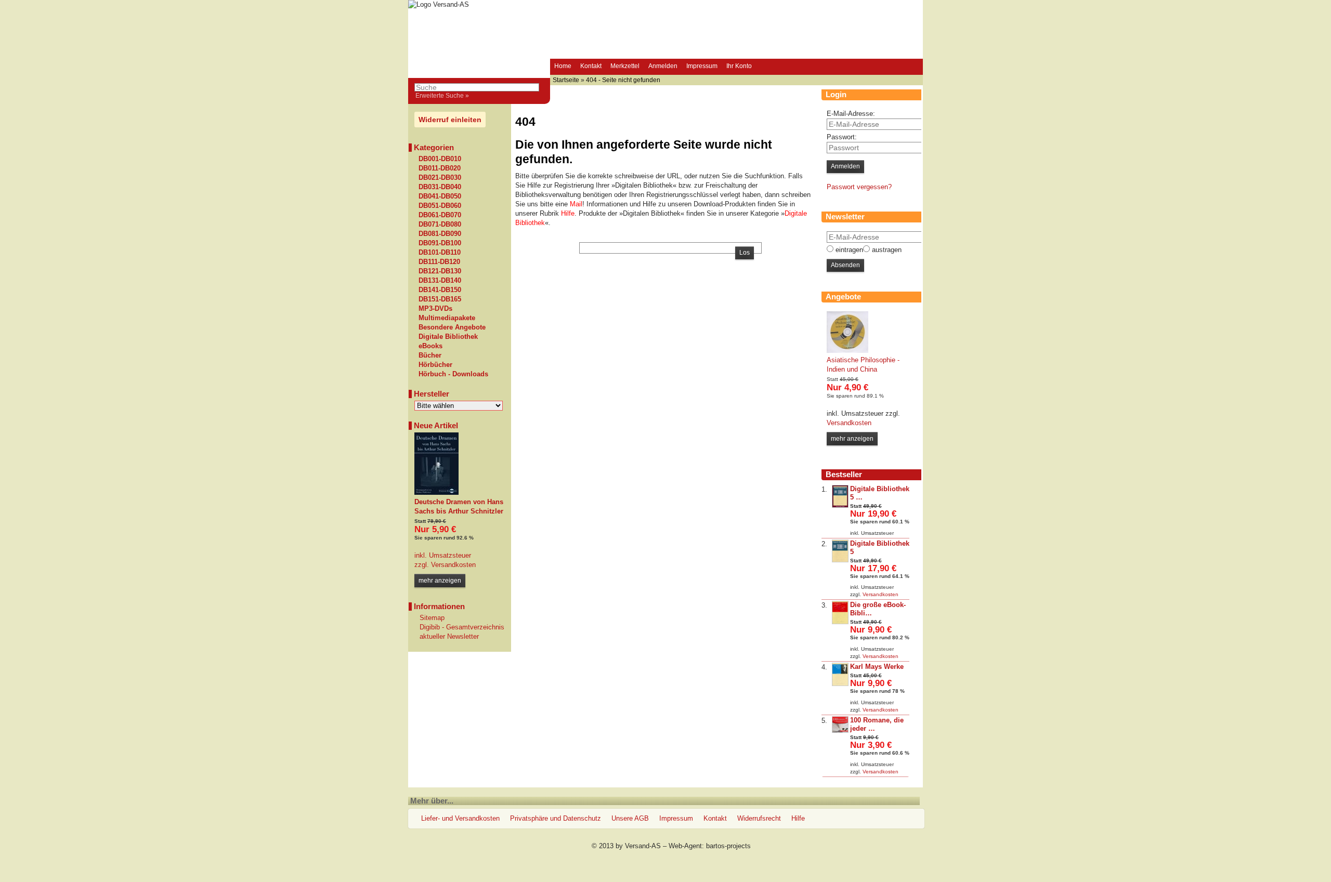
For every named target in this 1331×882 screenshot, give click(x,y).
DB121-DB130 (440, 271)
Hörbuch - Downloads (453, 374)
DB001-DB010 (440, 159)
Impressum (701, 66)
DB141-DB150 (440, 290)
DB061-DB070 (440, 215)
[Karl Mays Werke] (840, 684)
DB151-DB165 (440, 299)
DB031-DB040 (440, 187)
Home (562, 66)
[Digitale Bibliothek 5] (840, 560)
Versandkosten (452, 565)
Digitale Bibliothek (448, 336)
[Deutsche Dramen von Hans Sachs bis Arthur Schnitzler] (436, 492)
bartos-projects (728, 846)
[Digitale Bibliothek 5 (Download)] (840, 505)
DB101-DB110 (440, 252)
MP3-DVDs (435, 308)
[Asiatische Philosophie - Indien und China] (847, 350)
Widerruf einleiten (450, 119)
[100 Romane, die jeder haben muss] (840, 730)
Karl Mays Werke (877, 666)
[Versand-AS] (438, 4)
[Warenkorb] (766, 67)
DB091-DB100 (440, 243)
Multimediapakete (447, 318)
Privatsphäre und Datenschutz (555, 818)
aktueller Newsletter (449, 636)
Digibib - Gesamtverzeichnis (462, 627)
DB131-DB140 (440, 280)
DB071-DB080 (440, 224)
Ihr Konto (739, 66)
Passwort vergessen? (859, 187)
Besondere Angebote (452, 327)
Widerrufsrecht (759, 818)
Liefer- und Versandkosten (460, 818)
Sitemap (432, 618)
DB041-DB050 (440, 196)
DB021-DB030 (440, 177)
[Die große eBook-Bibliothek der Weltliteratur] (840, 622)
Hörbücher (435, 364)
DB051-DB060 (440, 205)
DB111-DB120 (439, 262)
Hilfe (798, 818)
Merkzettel (625, 66)
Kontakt (591, 66)
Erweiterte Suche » (442, 95)
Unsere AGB (630, 818)
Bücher (430, 355)
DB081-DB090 (440, 234)
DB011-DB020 (440, 168)
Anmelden (662, 66)
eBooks (430, 346)
